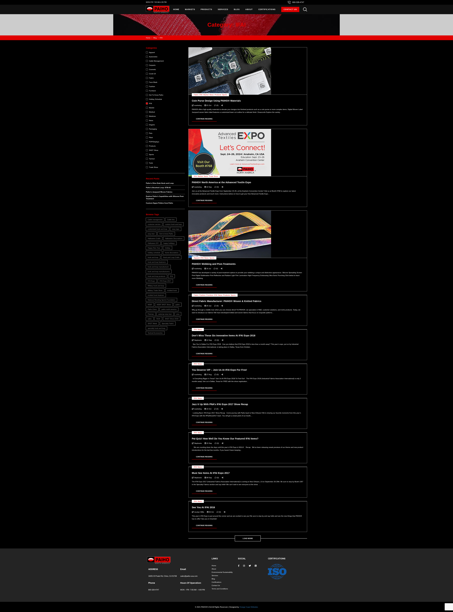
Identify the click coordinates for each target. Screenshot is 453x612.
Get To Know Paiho (156, 95)
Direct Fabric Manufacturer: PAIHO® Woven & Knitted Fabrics (226, 301)
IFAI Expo (151, 281)
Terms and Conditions (220, 589)
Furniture (209, 295)
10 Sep (209, 187)
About (249, 9)
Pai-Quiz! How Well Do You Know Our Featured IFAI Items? (225, 438)
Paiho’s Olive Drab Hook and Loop (160, 183)
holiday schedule (154, 253)
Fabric (196, 95)
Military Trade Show (155, 290)
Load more (248, 538)
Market (206, 95)
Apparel (197, 258)
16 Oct (208, 409)
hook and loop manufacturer (158, 267)
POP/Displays (154, 142)
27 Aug (209, 374)
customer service (154, 224)
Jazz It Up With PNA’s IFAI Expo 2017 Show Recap (220, 404)
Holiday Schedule (155, 99)
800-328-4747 (298, 2)
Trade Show (213, 176)
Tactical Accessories (155, 333)
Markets (190, 9)
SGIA (158, 319)
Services (223, 9)
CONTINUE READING (204, 119)
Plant (151, 137)
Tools (151, 163)
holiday (167, 248)
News (212, 95)
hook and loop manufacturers (159, 271)
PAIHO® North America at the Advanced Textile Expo (221, 182)
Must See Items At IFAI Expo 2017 (211, 473)
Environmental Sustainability (222, 572)
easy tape (175, 229)
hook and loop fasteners (157, 262)
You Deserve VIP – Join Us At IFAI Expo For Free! (219, 370)
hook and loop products (156, 276)
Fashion (202, 295)
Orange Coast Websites (248, 607)
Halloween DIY (153, 243)
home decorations (171, 253)
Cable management (155, 219)
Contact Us (290, 9)
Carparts (152, 65)
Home (176, 9)
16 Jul (208, 269)
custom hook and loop (173, 224)
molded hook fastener (156, 295)
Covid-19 (152, 74)
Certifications (267, 9)
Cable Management (156, 61)
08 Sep (209, 478)
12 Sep (209, 340)
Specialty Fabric (168, 323)
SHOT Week (152, 323)
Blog (237, 9)
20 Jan (209, 306)
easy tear (151, 234)
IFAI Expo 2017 (165, 281)
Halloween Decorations (173, 238)
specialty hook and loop (156, 328)
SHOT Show (153, 150)
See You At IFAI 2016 (203, 507)
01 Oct (208, 105)
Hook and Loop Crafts (171, 257)
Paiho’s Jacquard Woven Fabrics (159, 192)
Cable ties (171, 219)
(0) (217, 105)
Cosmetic (152, 69)
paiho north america (168, 309)
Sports (224, 95)
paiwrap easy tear (165, 314)
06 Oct (211, 512)
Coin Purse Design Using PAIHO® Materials (216, 100)
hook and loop (153, 257)
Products (206, 9)
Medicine (152, 116)
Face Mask (153, 82)
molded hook (172, 290)
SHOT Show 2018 (171, 319)
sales (150, 319)
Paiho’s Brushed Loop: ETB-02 (158, 187)
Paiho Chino (152, 309)
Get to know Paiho (166, 234)
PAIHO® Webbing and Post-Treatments (214, 264)
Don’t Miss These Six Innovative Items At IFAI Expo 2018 (223, 335)
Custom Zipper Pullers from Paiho (159, 203)
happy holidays (169, 243)
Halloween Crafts (154, 238)
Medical (152, 112)
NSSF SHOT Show (164, 305)
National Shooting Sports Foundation (161, 300)
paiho (178, 305)
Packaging (153, 129)
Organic (152, 125)
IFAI (200, 95)
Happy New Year (154, 248)
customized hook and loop (157, 229)
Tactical (152, 159)
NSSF (150, 305)
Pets (150, 133)
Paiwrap (151, 314)
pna (177, 314)
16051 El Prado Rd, (156, 576)
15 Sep (209, 443)
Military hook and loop (156, 286)
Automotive (153, 57)
